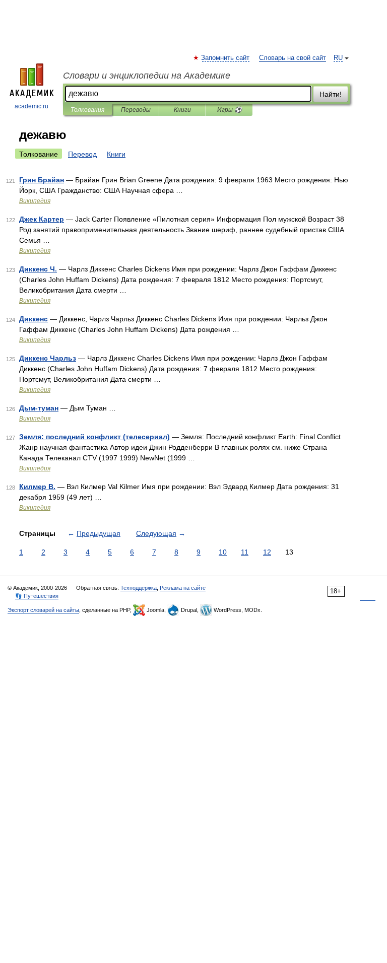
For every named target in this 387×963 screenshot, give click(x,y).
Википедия (34, 200)
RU (338, 57)
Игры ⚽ (229, 109)
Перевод (82, 154)
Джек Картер (41, 219)
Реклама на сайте (183, 588)
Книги (182, 109)
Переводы (136, 109)
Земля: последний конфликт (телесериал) (94, 437)
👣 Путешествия (36, 596)
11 (244, 552)
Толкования (87, 109)
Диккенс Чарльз (47, 358)
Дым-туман (38, 408)
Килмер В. (37, 487)
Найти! (330, 94)
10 (223, 552)
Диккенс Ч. (38, 269)
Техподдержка (138, 588)
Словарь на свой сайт (292, 57)
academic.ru (31, 106)
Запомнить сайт (225, 57)
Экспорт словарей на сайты (43, 610)
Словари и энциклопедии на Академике (146, 76)
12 (267, 552)
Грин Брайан (41, 180)
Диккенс (33, 319)
